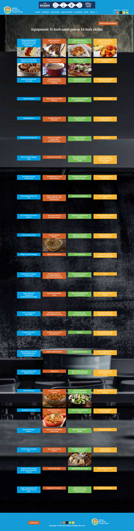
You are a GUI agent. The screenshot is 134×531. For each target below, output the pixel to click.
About (92, 12)
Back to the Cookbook (108, 23)
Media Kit (125, 10)
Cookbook (78, 12)
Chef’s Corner (67, 12)
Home (38, 12)
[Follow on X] (120, 12)
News (86, 12)
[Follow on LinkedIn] (124, 12)
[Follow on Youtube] (127, 12)
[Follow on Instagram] (117, 12)
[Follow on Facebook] (114, 12)
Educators (55, 12)
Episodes (45, 12)
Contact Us (116, 10)
